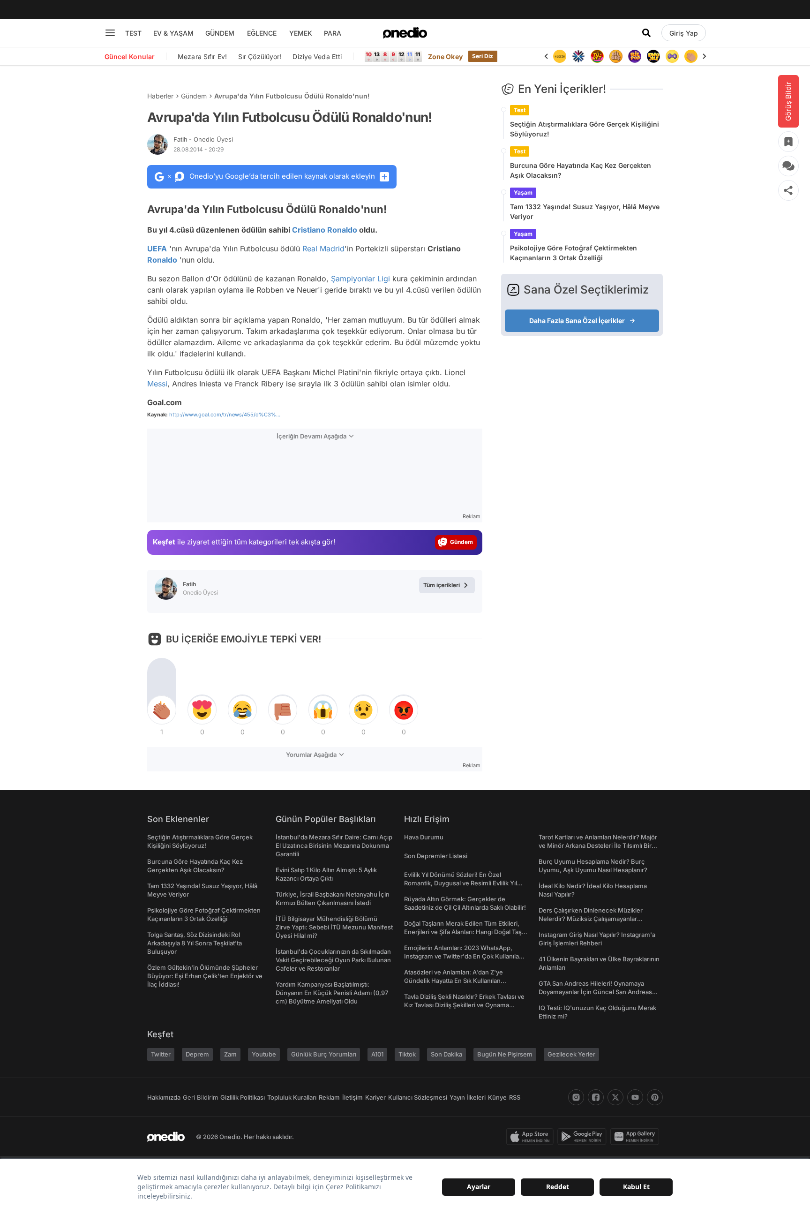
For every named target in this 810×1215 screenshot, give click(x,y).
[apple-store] (531, 1136)
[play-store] (583, 1136)
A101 (377, 1054)
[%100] (559, 56)
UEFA (157, 248)
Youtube (264, 1054)
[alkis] (691, 56)
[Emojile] (653, 56)
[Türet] (597, 56)
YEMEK (300, 33)
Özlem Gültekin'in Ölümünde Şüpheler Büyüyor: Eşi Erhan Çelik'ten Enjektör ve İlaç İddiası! (204, 976)
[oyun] (672, 56)
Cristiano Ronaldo (324, 229)
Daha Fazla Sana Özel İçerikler (577, 321)
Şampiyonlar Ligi (360, 278)
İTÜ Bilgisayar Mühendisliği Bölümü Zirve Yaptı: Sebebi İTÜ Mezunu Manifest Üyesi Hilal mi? (334, 927)
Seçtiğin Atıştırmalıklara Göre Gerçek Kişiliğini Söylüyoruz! (584, 129)
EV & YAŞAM (173, 33)
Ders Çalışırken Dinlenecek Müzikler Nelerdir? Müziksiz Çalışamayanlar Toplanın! (591, 918)
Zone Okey (445, 56)
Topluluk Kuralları (291, 1097)
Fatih (203, 139)
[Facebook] (596, 1097)
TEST (133, 33)
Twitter (161, 1054)
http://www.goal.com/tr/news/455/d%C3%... (224, 414)
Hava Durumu (423, 837)
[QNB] (578, 56)
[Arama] (646, 33)
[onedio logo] (405, 33)
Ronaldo (162, 259)
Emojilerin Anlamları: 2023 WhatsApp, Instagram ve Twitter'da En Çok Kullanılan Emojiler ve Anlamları (463, 956)
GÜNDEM (219, 33)
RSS (514, 1097)
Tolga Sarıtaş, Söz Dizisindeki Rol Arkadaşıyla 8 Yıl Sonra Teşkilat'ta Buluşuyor (194, 943)
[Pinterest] (655, 1097)
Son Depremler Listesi (435, 856)
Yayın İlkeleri (468, 1097)
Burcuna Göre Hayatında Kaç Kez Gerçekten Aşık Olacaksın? (580, 170)
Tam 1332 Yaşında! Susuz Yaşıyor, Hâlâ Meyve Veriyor (585, 211)
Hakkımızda (163, 1097)
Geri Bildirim (200, 1097)
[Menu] (110, 32)
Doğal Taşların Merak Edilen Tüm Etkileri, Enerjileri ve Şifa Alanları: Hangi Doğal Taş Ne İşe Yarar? (463, 932)
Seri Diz (483, 56)
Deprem (197, 1054)
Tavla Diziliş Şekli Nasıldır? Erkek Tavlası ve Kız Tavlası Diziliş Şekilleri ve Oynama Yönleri (464, 1005)
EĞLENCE (262, 33)
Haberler (160, 96)
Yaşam (523, 192)
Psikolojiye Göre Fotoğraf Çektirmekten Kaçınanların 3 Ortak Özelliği (573, 253)
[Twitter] (615, 1097)
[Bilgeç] (616, 56)
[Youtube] (635, 1097)
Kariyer (375, 1097)
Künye (497, 1097)
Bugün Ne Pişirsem (504, 1054)
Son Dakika (446, 1054)
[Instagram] (576, 1097)
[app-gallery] (636, 1136)
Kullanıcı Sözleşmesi (417, 1097)
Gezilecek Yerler (571, 1054)
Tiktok (407, 1054)
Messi (157, 383)
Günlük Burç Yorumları (323, 1054)
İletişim (352, 1097)
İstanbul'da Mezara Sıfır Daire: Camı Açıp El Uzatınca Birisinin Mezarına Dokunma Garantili (334, 845)
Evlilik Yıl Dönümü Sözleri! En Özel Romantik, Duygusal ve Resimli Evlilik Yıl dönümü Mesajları (460, 883)
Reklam (329, 1097)
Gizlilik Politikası (242, 1097)
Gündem (194, 96)
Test (519, 109)
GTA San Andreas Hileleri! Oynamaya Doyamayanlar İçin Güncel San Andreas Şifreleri (595, 992)
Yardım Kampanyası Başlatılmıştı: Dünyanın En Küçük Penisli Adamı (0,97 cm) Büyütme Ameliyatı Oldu (332, 993)
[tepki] (161, 709)
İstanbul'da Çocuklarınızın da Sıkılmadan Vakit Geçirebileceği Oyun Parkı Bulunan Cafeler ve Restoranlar (333, 960)
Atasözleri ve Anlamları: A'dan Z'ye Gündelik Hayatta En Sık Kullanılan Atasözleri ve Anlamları (453, 980)
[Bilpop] (634, 56)
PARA (332, 33)
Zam (230, 1054)
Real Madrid (323, 248)
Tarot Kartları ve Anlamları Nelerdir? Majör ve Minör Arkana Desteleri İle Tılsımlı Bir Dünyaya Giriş (598, 845)
